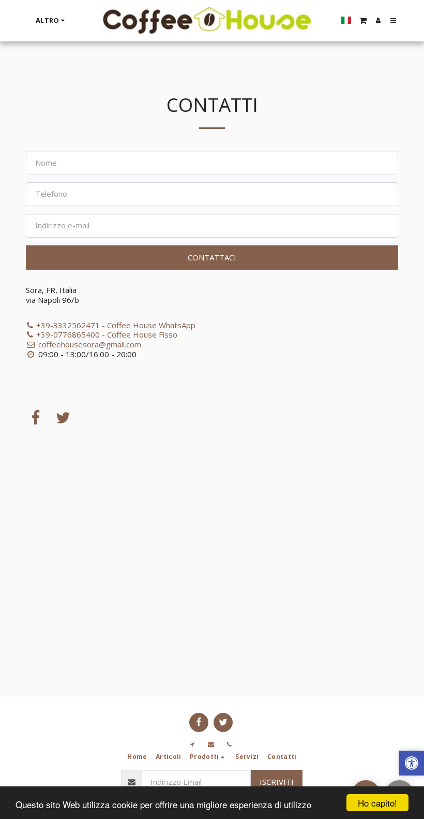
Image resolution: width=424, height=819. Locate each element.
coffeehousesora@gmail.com (89, 344)
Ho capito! (377, 802)
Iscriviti (277, 782)
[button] (363, 20)
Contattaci (212, 257)
